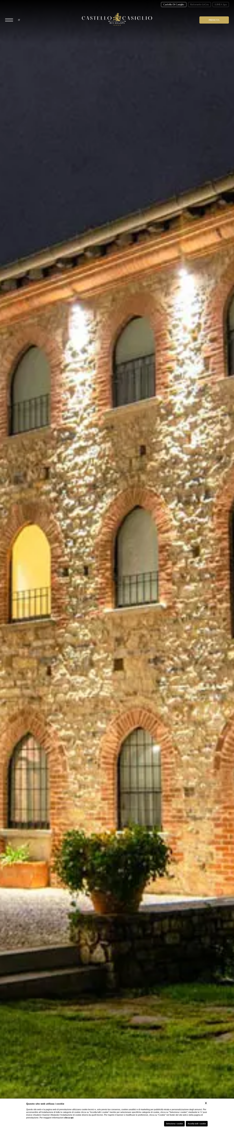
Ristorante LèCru (199, 4)
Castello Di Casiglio (173, 4)
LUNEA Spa (221, 4)
